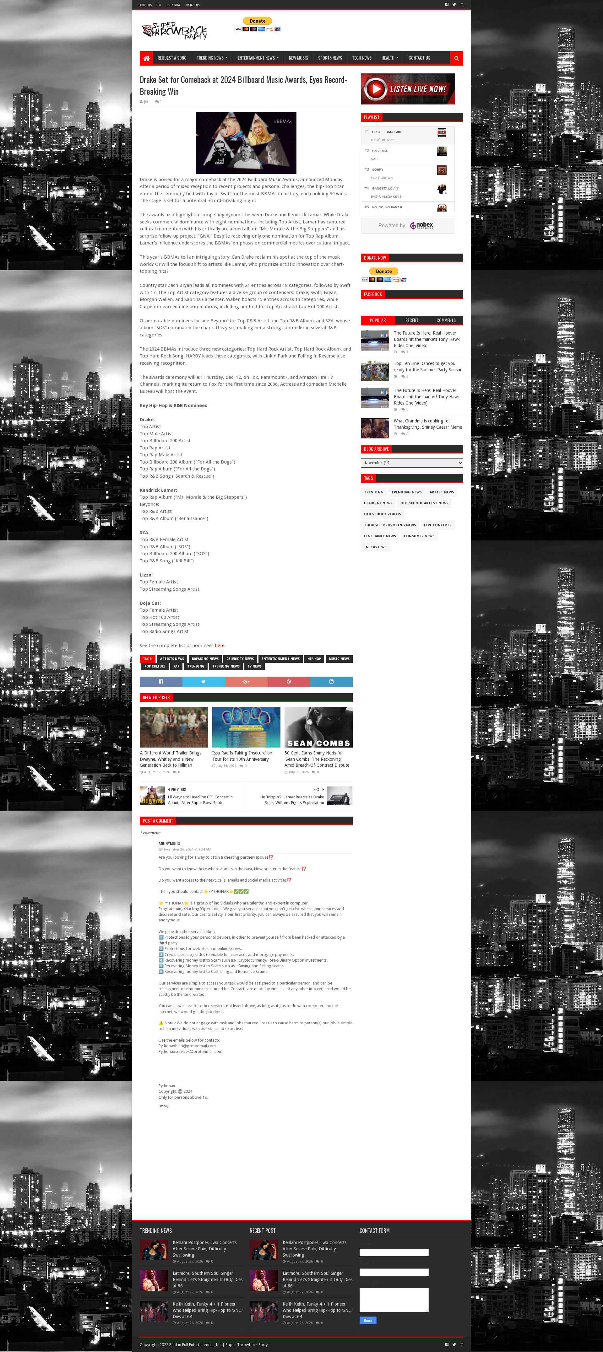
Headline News (378, 503)
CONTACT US (192, 5)
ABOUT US (146, 5)
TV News (254, 666)
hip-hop (314, 659)
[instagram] (461, 4)
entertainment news (281, 659)
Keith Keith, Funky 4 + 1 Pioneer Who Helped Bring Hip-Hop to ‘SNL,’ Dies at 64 (207, 1310)
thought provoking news (390, 525)
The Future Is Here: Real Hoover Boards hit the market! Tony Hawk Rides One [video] (427, 339)
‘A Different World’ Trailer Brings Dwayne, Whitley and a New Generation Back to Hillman (170, 759)
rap (176, 666)
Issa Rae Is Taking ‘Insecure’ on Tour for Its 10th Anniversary (242, 756)
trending (195, 666)
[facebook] (447, 4)
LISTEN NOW (173, 5)
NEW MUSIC (298, 57)
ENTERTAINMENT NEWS (256, 57)
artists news (172, 659)
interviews (375, 547)
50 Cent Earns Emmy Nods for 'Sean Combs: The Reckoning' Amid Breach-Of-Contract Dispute (317, 759)
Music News (339, 659)
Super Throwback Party (246, 1344)
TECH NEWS (362, 57)
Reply (164, 1106)
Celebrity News (240, 659)
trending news (226, 666)
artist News (442, 492)
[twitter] (454, 4)
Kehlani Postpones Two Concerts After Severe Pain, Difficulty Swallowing (204, 1248)
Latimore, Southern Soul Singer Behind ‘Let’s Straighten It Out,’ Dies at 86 (207, 1279)
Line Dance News (380, 536)
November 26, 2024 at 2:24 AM (186, 849)
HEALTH (388, 57)
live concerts (438, 525)
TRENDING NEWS (210, 57)
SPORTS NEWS (330, 57)
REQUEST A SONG (172, 57)
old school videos (382, 514)
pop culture (155, 666)
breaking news (205, 659)
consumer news (419, 536)
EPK (158, 5)
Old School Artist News (424, 503)
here (220, 645)
